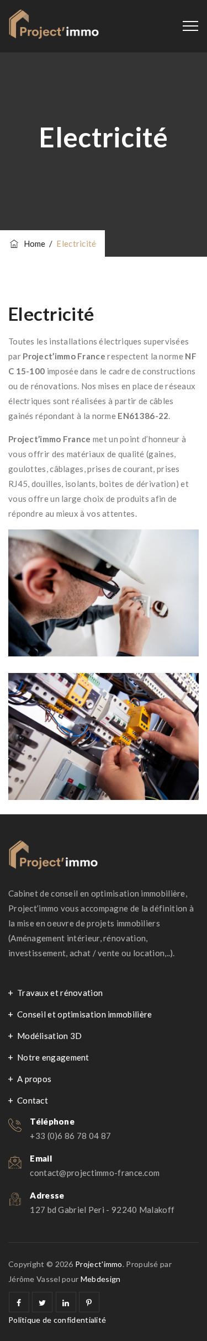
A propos (34, 1079)
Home (33, 243)
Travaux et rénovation (60, 993)
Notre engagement (53, 1057)
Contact (32, 1100)
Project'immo (99, 1264)
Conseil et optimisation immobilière (84, 1014)
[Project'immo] (53, 26)
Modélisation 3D (49, 1036)
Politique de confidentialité (57, 1319)
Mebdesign (101, 1279)
